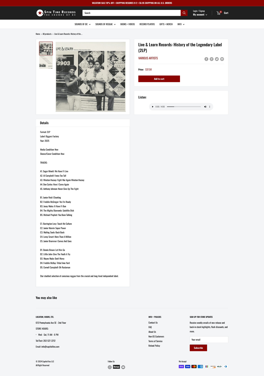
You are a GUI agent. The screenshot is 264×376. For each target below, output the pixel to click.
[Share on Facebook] (206, 59)
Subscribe (198, 347)
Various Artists (148, 58)
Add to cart (159, 79)
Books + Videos (127, 24)
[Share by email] (222, 59)
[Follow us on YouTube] (123, 367)
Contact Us (153, 322)
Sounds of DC (81, 24)
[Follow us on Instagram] (110, 367)
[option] (90, 76)
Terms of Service (155, 341)
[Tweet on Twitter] (217, 59)
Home (38, 33)
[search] (131, 13)
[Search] (184, 13)
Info (180, 24)
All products (47, 33)
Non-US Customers (156, 336)
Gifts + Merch (166, 24)
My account (199, 14)
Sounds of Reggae (104, 24)
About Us (152, 331)
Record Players (147, 24)
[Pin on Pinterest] (212, 59)
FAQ (150, 327)
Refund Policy (154, 345)
